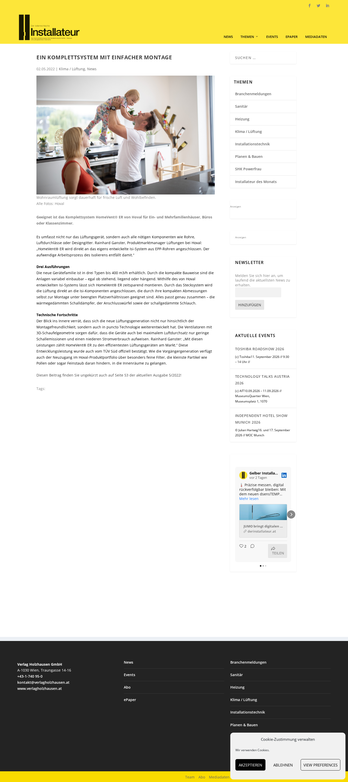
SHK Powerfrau (248, 168)
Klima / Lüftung (72, 68)
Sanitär (241, 106)
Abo (127, 687)
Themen (247, 37)
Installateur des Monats (256, 181)
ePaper (292, 37)
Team (190, 777)
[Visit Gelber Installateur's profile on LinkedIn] (243, 475)
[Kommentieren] (251, 551)
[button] (235, 514)
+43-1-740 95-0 (30, 676)
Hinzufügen (249, 304)
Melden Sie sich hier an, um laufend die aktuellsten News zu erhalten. (262, 280)
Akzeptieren (250, 764)
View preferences (320, 764)
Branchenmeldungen (253, 93)
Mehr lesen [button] (249, 498)
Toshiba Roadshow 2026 (259, 348)
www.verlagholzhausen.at (39, 688)
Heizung (242, 119)
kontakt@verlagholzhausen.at (43, 682)
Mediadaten (316, 37)
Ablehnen (283, 764)
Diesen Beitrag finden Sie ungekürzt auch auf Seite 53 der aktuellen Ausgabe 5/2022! (108, 375)
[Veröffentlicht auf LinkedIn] (284, 475)
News (228, 37)
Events (272, 37)
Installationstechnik (252, 144)
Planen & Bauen (249, 156)
